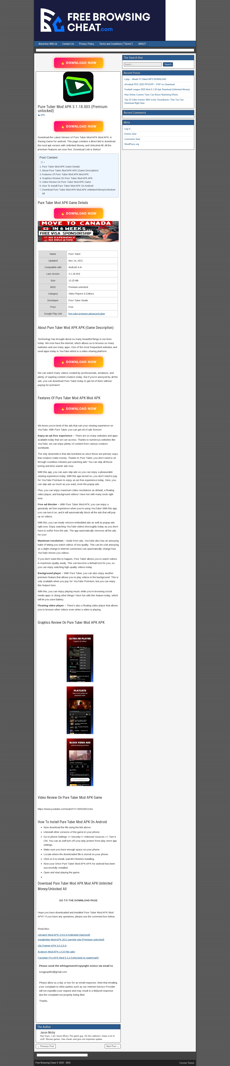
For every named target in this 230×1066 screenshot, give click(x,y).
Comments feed (132, 139)
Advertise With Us (48, 43)
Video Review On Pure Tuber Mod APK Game (66, 182)
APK (42, 115)
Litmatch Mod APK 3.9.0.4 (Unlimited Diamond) (64, 934)
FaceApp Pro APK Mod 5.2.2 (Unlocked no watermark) (68, 957)
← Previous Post (45, 1046)
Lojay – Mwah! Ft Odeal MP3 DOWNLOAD (145, 79)
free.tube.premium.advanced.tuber (87, 313)
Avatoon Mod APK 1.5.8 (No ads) (56, 951)
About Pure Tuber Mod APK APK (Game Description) (70, 170)
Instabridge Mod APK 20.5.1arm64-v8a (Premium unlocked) (71, 939)
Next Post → (112, 1046)
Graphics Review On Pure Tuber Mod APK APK (67, 178)
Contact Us (68, 43)
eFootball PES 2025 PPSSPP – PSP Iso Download (149, 84)
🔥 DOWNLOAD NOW (78, 63)
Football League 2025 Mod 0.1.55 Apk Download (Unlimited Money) (157, 89)
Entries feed (130, 134)
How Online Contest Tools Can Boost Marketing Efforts (151, 94)
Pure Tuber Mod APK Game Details (61, 166)
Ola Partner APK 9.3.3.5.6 (52, 945)
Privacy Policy (86, 43)
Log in (127, 129)
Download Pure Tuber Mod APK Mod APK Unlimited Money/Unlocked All (78, 191)
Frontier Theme (186, 1062)
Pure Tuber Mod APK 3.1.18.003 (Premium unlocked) (72, 108)
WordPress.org (131, 144)
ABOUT (142, 43)
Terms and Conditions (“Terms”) (116, 43)
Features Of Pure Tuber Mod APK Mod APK (65, 174)
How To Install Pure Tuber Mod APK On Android (67, 185)
